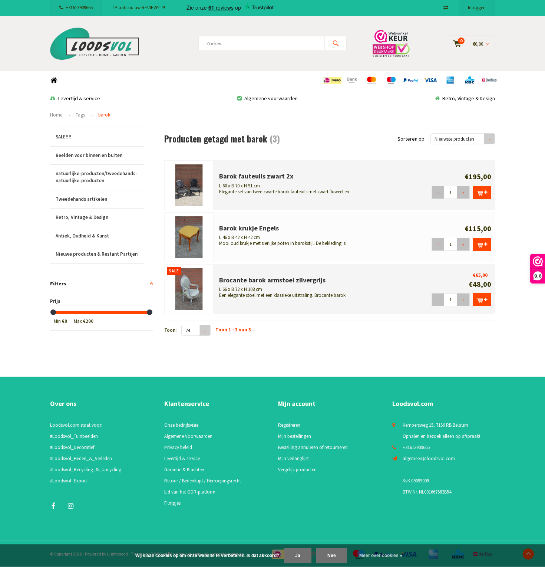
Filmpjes (172, 503)
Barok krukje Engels (249, 228)
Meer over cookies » (380, 555)
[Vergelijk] (445, 7)
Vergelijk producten (297, 469)
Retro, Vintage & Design (468, 98)
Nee (331, 555)
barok (104, 115)
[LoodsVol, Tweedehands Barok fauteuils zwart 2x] (189, 184)
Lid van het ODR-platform (189, 492)
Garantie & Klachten (184, 469)
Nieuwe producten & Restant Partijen (97, 254)
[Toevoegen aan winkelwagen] (482, 192)
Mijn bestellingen (294, 436)
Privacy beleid (178, 447)
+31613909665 (79, 7)
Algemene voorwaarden (271, 98)
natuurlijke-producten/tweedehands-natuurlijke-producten (96, 177)
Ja (297, 555)
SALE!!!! (64, 137)
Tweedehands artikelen (81, 199)
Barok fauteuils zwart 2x (256, 176)
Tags (80, 115)
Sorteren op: (411, 138)
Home (54, 80)
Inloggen (477, 7)
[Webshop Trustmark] (397, 43)
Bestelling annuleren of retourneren (313, 447)
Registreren (289, 425)
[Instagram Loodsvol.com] (70, 506)
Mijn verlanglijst (293, 458)
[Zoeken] (335, 43)
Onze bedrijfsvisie (181, 425)
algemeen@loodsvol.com (429, 458)
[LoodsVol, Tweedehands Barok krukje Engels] (189, 236)
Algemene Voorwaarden (188, 436)
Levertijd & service (79, 98)
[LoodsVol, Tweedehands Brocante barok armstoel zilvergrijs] (189, 288)
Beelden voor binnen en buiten (89, 155)
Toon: (170, 330)
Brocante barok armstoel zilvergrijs (272, 280)
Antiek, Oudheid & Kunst (82, 236)
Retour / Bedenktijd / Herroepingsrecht (202, 481)
